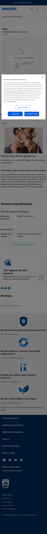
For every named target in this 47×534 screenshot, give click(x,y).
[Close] (42, 76)
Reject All (15, 114)
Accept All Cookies (32, 114)
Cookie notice (12, 101)
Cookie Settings (23, 107)
